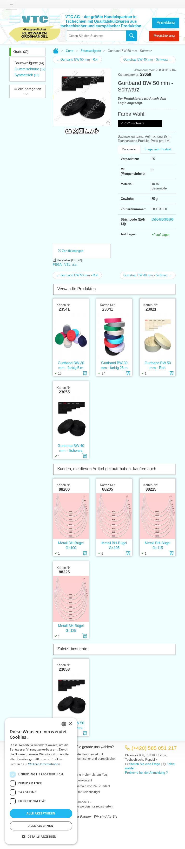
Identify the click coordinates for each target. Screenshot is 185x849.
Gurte (20, 51)
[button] (41, 836)
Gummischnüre (29, 69)
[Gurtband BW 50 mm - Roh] (157, 336)
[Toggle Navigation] (11, 5)
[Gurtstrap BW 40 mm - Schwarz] (71, 419)
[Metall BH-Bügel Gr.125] (71, 599)
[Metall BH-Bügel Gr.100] (71, 516)
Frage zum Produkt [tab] (158, 149)
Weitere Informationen (44, 764)
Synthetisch (26, 75)
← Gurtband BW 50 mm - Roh (77, 59)
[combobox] (96, 35)
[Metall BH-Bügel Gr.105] (114, 516)
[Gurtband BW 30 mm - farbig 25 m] (114, 336)
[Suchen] (131, 35)
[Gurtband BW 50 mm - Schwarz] (71, 696)
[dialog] (41, 781)
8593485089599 (162, 219)
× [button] (70, 723)
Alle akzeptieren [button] (40, 813)
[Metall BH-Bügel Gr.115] (157, 516)
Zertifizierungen (72, 251)
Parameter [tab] (129, 149)
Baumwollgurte (29, 63)
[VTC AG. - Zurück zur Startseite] (35, 28)
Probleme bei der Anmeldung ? (146, 772)
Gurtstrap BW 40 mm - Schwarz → (147, 59)
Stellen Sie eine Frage (144, 764)
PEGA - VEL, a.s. (65, 264)
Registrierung (164, 35)
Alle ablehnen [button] (40, 826)
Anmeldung (166, 22)
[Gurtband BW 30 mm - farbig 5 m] (71, 336)
